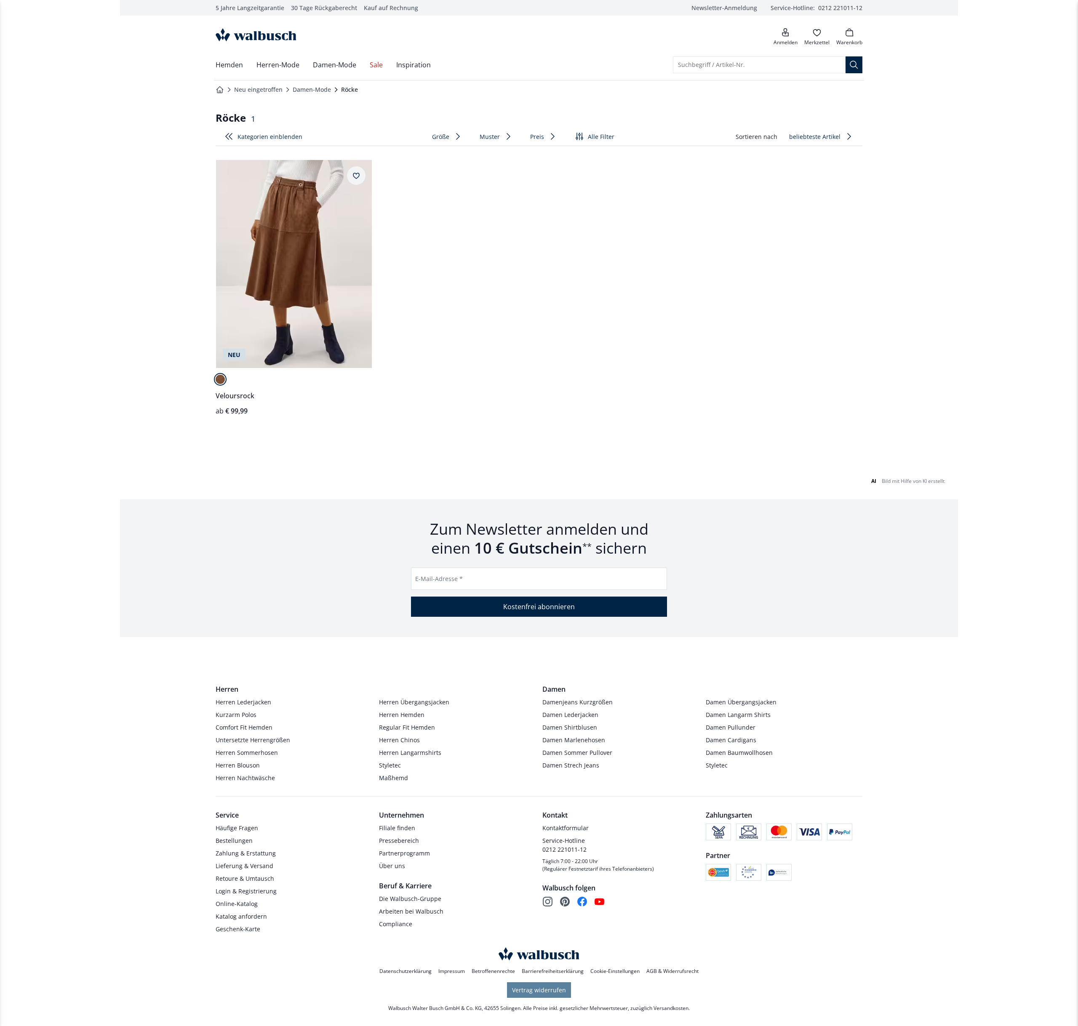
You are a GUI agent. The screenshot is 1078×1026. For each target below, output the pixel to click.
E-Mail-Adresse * (439, 579)
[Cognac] (220, 379)
